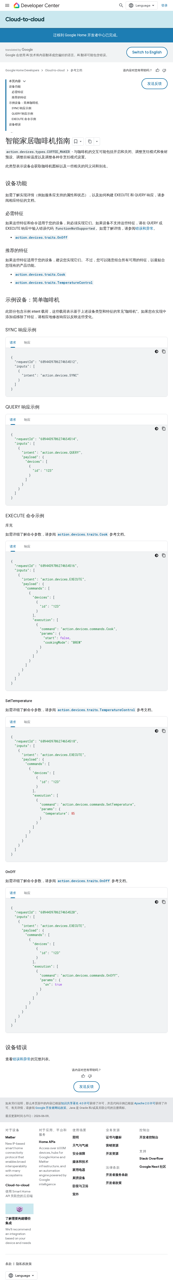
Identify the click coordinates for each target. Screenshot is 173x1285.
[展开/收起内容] (24, 81)
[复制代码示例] (163, 351)
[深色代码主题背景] (156, 351)
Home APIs (47, 1142)
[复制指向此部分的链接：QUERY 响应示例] (43, 407)
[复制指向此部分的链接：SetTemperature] (37, 701)
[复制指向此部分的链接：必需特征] (27, 214)
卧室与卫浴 (80, 1186)
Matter (10, 1137)
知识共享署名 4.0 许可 (75, 1103)
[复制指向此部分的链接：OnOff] (20, 872)
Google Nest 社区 (152, 1167)
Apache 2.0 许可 (144, 1103)
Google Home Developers (22, 70)
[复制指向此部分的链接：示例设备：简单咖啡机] (63, 300)
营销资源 (112, 1145)
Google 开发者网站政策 (50, 1107)
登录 (164, 5)
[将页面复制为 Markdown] (90, 141)
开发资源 (112, 1153)
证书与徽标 (114, 1137)
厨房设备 (79, 1178)
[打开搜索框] (121, 5)
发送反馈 (154, 83)
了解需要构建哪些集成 (18, 1220)
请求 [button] (13, 342)
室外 (76, 1194)
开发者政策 (114, 1183)
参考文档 (76, 70)
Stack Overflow (151, 1158)
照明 (76, 1137)
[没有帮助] (164, 70)
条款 (8, 1264)
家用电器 (79, 1170)
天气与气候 (80, 1145)
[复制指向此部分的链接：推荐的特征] (32, 251)
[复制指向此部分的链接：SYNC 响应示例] (40, 330)
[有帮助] (157, 70)
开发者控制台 (148, 1137)
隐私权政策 (24, 1264)
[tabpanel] (86, 372)
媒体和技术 (80, 1162)
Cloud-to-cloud (24, 19)
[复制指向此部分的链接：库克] (18, 525)
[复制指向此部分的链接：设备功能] (31, 184)
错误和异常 (144, 228)
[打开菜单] (7, 5)
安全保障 (79, 1153)
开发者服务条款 (117, 1175)
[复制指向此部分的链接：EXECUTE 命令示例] (48, 516)
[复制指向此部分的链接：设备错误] (31, 1048)
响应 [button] (27, 342)
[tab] (13, 342)
